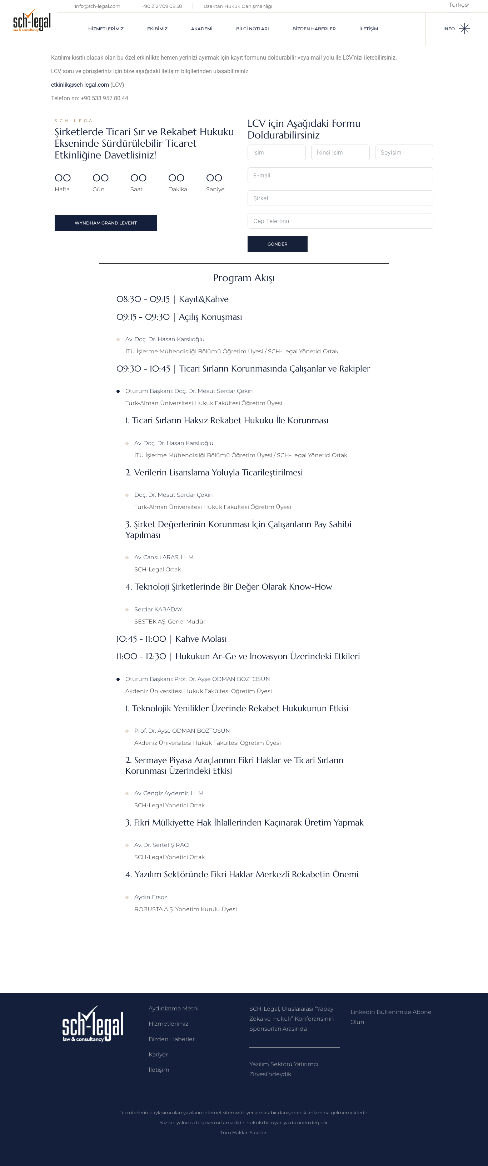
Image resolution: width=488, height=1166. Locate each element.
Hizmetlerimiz (168, 1023)
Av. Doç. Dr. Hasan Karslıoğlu (165, 339)
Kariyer (158, 1054)
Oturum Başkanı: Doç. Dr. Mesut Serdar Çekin (189, 391)
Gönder (278, 244)
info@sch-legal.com (97, 6)
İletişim (159, 1069)
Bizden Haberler (172, 1039)
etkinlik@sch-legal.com (80, 84)
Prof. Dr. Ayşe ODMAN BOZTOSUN (182, 730)
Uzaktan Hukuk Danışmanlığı (238, 6)
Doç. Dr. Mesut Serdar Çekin (173, 494)
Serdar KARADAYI (159, 609)
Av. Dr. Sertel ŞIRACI (162, 845)
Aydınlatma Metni (174, 1008)
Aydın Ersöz (150, 897)
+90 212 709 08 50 (162, 6)
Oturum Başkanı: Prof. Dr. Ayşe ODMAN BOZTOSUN (197, 679)
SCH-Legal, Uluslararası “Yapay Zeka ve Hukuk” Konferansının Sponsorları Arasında (291, 1018)
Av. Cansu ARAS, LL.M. (164, 557)
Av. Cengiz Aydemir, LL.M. (169, 793)
